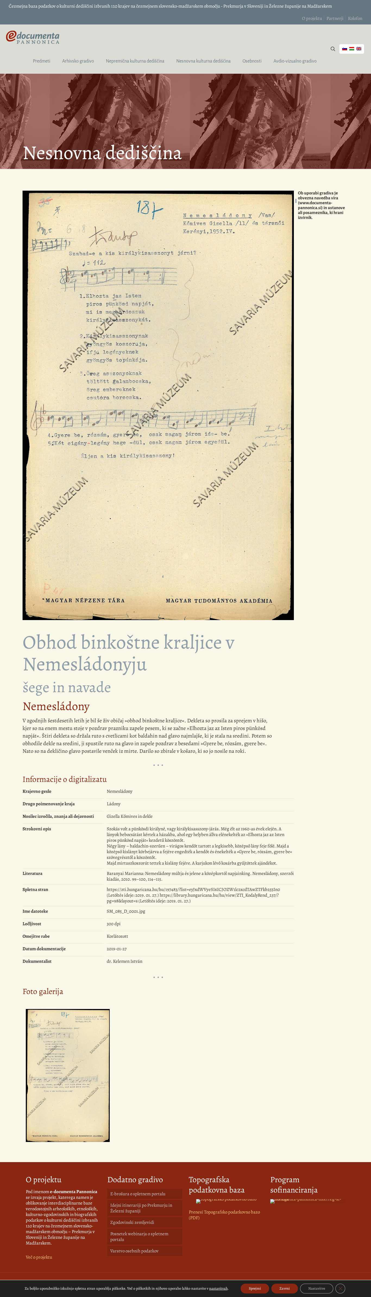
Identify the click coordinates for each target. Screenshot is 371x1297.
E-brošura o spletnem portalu (137, 1194)
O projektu (312, 18)
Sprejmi (255, 1288)
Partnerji (335, 18)
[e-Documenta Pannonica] (32, 36)
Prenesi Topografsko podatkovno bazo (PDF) (224, 1215)
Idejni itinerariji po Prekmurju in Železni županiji (141, 1208)
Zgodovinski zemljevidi (132, 1222)
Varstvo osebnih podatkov (134, 1251)
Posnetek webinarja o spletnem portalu (139, 1237)
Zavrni (284, 1288)
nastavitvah (218, 1288)
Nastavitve (316, 1288)
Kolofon (355, 18)
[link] (226, 1201)
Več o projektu (39, 1257)
